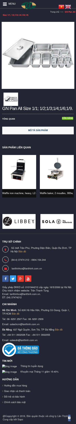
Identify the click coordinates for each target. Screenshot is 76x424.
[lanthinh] (32, 5)
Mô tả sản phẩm (38, 130)
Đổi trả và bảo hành (14, 396)
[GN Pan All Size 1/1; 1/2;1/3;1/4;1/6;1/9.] (38, 55)
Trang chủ (54, 11)
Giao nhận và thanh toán (17, 391)
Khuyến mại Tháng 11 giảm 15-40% (39, 371)
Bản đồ (22, 251)
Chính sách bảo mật (15, 402)
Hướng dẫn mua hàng (15, 385)
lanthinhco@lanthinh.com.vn (27, 268)
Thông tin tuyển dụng (31, 366)
